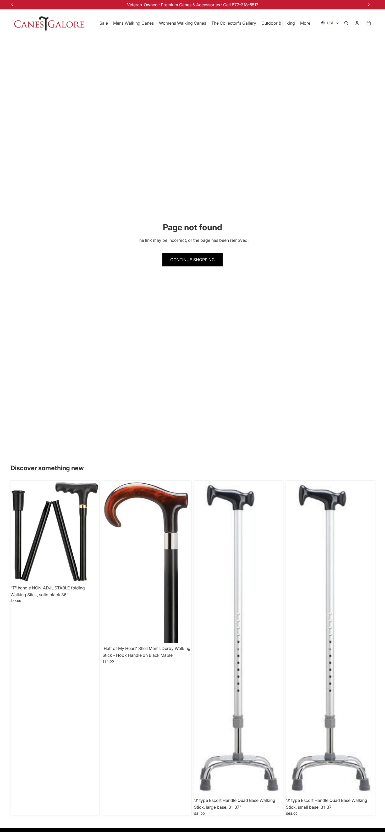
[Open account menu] (357, 23)
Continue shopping (192, 259)
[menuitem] (305, 23)
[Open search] (346, 23)
